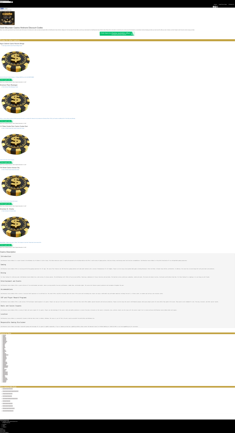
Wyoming (4, 382)
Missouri (4, 359)
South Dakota (5, 374)
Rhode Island (5, 373)
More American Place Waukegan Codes (10, 87)
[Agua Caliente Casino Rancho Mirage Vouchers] (15, 61)
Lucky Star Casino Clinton (7, 403)
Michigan (4, 356)
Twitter (3, 425)
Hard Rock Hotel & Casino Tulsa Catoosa (10, 391)
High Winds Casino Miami (7, 393)
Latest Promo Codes (223, 4)
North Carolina (5, 366)
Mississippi (5, 358)
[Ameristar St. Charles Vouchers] (15, 226)
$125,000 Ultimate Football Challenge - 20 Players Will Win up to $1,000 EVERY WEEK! (17, 77)
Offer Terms (2, 82)
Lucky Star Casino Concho (8, 406)
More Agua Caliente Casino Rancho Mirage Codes (12, 45)
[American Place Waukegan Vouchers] (15, 102)
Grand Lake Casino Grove (8, 388)
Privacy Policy (2, 431)
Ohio (3, 368)
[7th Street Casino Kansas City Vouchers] (15, 185)
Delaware (4, 342)
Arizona (4, 336)
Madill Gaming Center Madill (8, 410)
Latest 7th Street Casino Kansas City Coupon (9, 201)
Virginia (4, 377)
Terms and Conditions (4, 432)
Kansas (4, 350)
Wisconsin (4, 380)
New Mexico (5, 363)
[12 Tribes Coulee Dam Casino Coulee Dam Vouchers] (15, 144)
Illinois (4, 346)
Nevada (4, 361)
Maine (4, 352)
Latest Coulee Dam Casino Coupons (7, 159)
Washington (5, 378)
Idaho (4, 345)
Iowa (3, 348)
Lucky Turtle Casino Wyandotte (9, 408)
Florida (4, 344)
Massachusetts (5, 355)
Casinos (215, 4)
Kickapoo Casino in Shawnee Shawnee (10, 398)
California (4, 339)
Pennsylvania (5, 372)
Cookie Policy (2, 430)
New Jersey (5, 362)
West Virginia (5, 379)
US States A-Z (231, 4)
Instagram (4, 426)
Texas (4, 375)
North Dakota (5, 367)
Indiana (4, 347)
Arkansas (4, 337)
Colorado (4, 340)
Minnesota (5, 357)
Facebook (4, 424)
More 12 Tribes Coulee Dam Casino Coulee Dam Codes (13, 128)
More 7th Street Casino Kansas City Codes (11, 169)
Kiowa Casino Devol (6, 401)
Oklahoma (4, 369)
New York (4, 364)
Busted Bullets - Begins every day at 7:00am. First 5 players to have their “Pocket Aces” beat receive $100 (20, 242)
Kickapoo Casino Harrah (7, 396)
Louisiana (4, 351)
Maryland (4, 353)
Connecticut (5, 341)
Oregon (4, 371)
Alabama (4, 335)
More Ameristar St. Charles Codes (9, 211)
